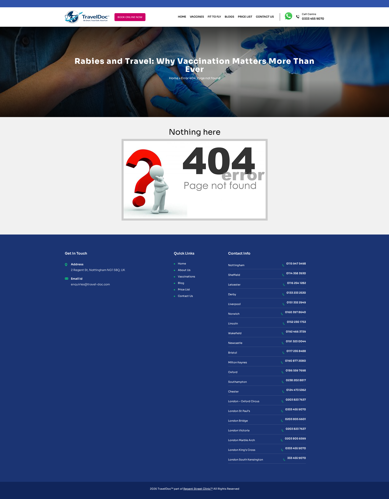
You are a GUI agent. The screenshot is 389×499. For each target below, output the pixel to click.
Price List (245, 16)
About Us (184, 270)
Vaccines (197, 16)
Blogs (229, 16)
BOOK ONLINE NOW (130, 17)
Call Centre (313, 17)
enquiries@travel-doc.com (90, 284)
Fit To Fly (214, 16)
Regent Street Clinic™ (198, 488)
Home (182, 16)
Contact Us (265, 16)
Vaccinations (186, 276)
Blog (181, 283)
